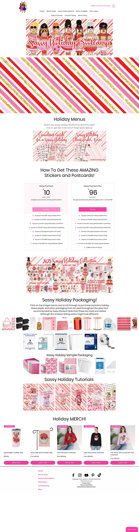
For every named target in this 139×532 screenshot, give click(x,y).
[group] (69, 445)
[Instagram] (80, 475)
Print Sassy (42, 482)
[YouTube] (86, 475)
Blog (40, 489)
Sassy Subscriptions (46, 478)
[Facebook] (73, 475)
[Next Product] (138, 438)
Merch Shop (43, 475)
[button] (114, 5)
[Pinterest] (93, 475)
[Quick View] (43, 437)
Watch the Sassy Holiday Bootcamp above (65, 124)
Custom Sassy (43, 486)
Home (40, 471)
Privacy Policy (86, 483)
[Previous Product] (1, 438)
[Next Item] (134, 324)
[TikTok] (99, 475)
